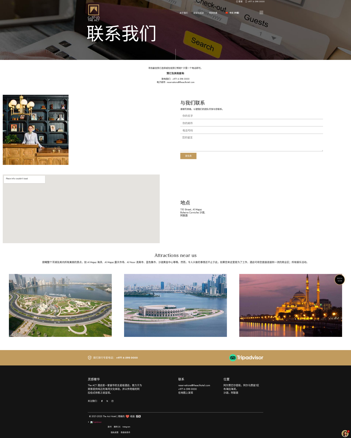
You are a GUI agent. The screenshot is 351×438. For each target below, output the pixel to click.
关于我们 (184, 12)
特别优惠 (213, 12)
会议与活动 (198, 12)
